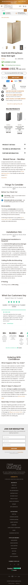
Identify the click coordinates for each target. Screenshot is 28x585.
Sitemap (14, 504)
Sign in (11, 501)
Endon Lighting (14, 543)
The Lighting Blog (14, 490)
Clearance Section (14, 533)
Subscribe (14, 448)
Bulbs (14, 530)
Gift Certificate (14, 506)
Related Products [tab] (13, 109)
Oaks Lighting (14, 545)
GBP (20, 6)
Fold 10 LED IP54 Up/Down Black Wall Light (8, 128)
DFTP (6, 175)
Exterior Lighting (14, 519)
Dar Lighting (14, 540)
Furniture (14, 525)
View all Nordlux (5, 17)
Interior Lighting (14, 517)
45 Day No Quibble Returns (14, 95)
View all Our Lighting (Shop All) (14, 104)
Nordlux (3, 59)
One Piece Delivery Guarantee (15, 91)
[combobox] (12, 10)
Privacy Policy (20, 452)
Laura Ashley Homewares (14, 527)
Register (17, 501)
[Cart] (24, 6)
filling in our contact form (15, 412)
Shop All (14, 514)
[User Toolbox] (26, 6)
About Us (14, 485)
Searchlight (14, 548)
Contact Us (14, 488)
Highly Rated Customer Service (15, 99)
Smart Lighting (14, 522)
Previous (3, 47)
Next (25, 47)
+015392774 (14, 477)
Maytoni (14, 551)
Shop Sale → (14, 3)
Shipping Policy (14, 493)
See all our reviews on (14, 347)
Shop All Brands (14, 556)
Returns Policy (14, 496)
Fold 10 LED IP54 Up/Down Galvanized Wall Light (19, 128)
